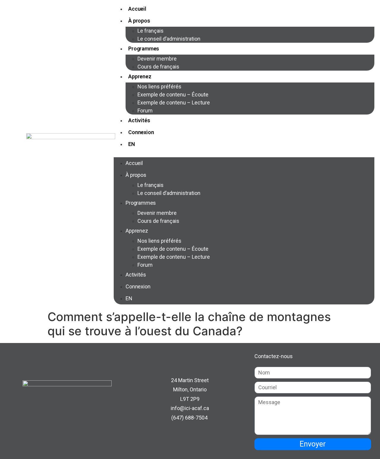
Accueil (137, 9)
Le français (150, 31)
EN (131, 144)
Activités (139, 120)
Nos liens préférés (159, 86)
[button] (244, 153)
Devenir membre (157, 58)
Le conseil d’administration (168, 39)
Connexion (141, 132)
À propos (139, 21)
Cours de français (158, 66)
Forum (145, 110)
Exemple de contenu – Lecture (173, 102)
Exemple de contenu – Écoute (172, 94)
